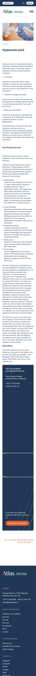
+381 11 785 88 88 (13, 383)
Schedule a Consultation (17, 523)
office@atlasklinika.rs (10, 602)
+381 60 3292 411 (12, 386)
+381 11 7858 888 (9, 599)
